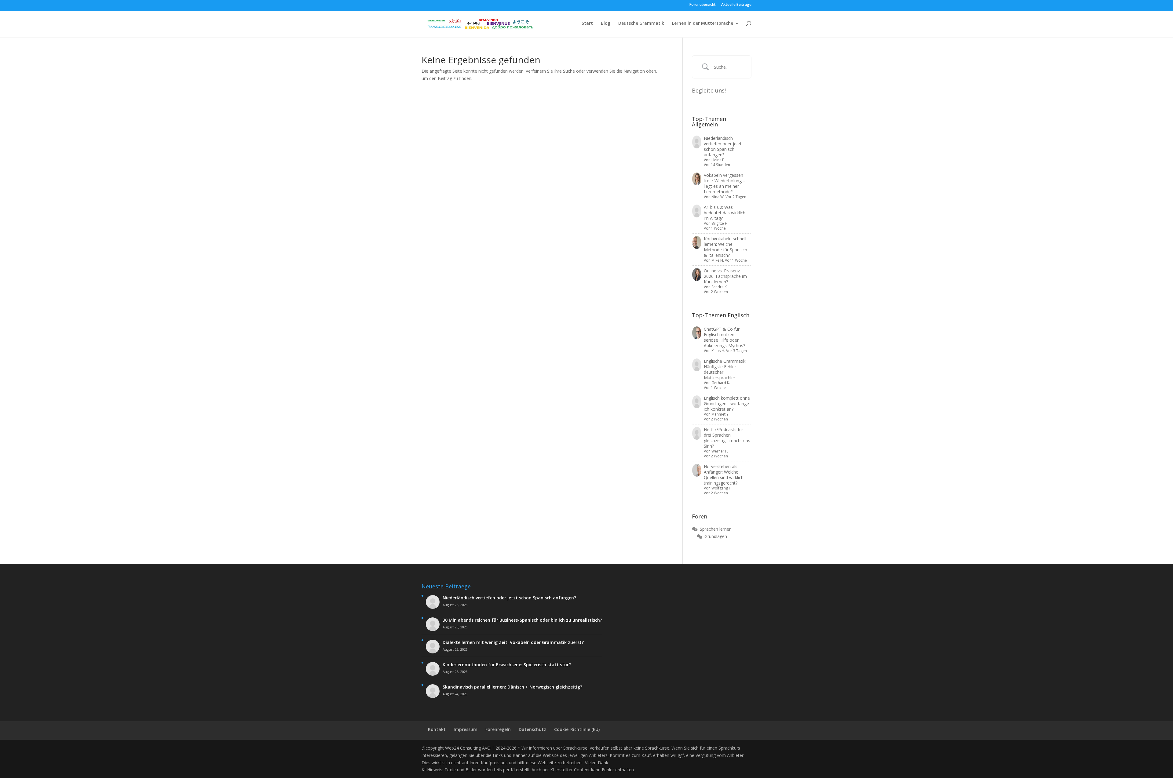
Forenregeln (498, 729)
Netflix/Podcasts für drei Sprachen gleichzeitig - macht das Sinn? (727, 438)
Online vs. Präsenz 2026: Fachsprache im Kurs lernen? (725, 276)
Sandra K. (719, 286)
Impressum (465, 729)
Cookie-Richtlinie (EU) (577, 729)
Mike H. (717, 260)
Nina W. (718, 196)
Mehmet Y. (720, 414)
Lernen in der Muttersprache (702, 23)
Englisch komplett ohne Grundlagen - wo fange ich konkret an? (727, 403)
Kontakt (437, 729)
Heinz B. (718, 159)
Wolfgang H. (722, 488)
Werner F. (719, 451)
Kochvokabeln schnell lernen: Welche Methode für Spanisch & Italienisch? (725, 247)
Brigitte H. (720, 223)
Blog (605, 23)
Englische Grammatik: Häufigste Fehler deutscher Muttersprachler (725, 369)
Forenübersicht (702, 5)
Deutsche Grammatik (641, 23)
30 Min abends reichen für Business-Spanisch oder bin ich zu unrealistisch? (522, 620)
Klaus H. (718, 350)
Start (587, 23)
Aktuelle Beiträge (736, 5)
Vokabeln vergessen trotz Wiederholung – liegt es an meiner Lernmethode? (724, 183)
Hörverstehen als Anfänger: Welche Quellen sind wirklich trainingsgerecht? (724, 475)
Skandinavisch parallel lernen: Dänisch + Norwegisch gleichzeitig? (512, 687)
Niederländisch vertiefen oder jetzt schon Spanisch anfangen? (723, 146)
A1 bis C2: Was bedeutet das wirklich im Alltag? (724, 212)
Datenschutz (532, 729)
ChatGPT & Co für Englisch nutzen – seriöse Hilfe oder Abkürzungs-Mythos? (724, 337)
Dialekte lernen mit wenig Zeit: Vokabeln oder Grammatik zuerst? (513, 642)
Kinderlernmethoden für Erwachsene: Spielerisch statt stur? (507, 664)
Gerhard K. (720, 382)
